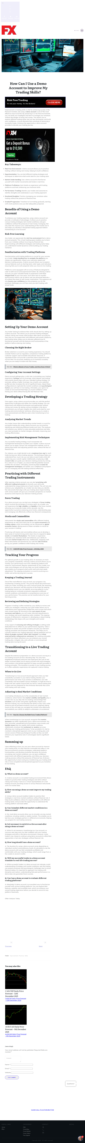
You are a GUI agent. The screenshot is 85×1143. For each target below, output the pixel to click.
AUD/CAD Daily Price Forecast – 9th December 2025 (15, 1029)
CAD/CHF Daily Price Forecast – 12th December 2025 (14, 994)
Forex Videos (26, 1133)
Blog (3, 1129)
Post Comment (12, 1077)
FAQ (24, 1127)
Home (3, 1127)
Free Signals (26, 1135)
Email (7, 1068)
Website (8, 1072)
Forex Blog (26, 1129)
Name (7, 1065)
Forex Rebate (26, 1131)
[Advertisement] (42, 12)
